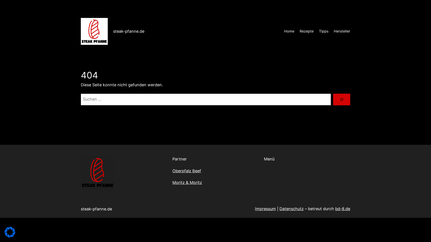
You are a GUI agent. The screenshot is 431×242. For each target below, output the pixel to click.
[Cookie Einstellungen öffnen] (9, 236)
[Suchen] (341, 99)
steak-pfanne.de (128, 31)
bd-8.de (342, 208)
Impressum (265, 208)
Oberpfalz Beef (186, 171)
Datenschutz (291, 208)
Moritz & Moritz (187, 182)
